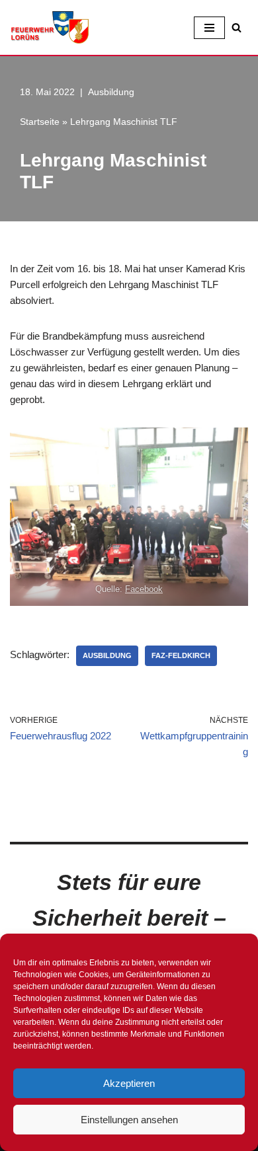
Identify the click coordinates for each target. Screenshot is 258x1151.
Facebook (144, 589)
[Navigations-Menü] (209, 28)
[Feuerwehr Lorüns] (49, 27)
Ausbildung (111, 92)
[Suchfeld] (236, 27)
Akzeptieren (129, 1083)
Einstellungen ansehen (129, 1119)
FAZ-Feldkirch (180, 655)
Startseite (40, 121)
